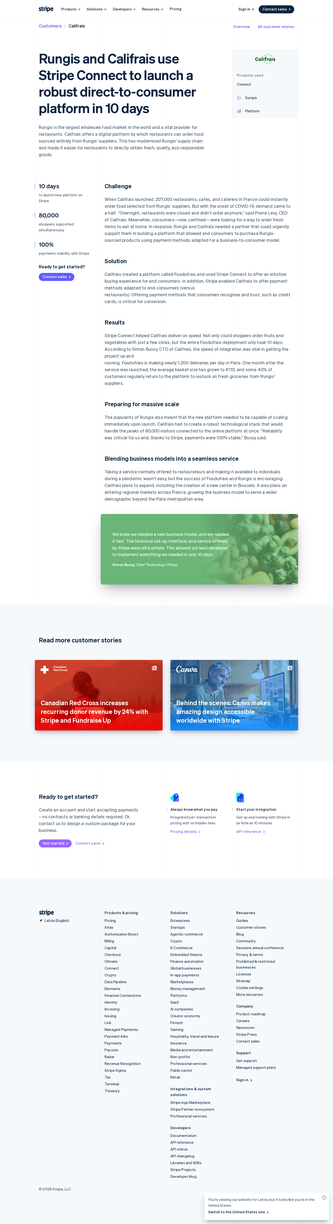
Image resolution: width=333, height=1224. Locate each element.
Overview (241, 26)
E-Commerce (181, 947)
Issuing (110, 1015)
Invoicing (112, 1009)
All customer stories (276, 26)
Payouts (111, 1049)
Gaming (176, 1029)
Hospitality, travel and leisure (194, 1036)
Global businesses (185, 968)
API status (179, 1149)
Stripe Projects (183, 1169)
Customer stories (251, 927)
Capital (110, 947)
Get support (246, 1060)
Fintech (176, 1022)
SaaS (174, 1002)
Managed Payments (121, 1029)
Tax (108, 1077)
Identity (111, 1002)
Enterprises (180, 920)
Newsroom (245, 1027)
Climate (111, 961)
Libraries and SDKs (186, 1162)
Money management (187, 988)
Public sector (181, 1070)
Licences (244, 974)
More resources (249, 994)
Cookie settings (249, 987)
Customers (50, 25)
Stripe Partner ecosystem (192, 1109)
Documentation (183, 1135)
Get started (53, 843)
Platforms (178, 995)
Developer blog (183, 1176)
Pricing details (183, 831)
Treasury (112, 1090)
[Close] (323, 1199)
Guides (242, 920)
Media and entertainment (191, 1049)
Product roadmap (251, 1013)
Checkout (113, 954)
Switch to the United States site (236, 1211)
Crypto (110, 974)
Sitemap (243, 980)
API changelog (182, 1155)
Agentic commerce (186, 934)
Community (246, 940)
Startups (177, 927)
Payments (113, 1043)
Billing (109, 940)
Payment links (116, 1036)
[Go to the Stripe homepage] (44, 913)
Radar (109, 1056)
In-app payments (184, 974)
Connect (112, 968)
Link (108, 1022)
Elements (113, 988)
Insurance (178, 1043)
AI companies (181, 1009)
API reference (248, 831)
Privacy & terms (249, 954)
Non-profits (180, 1056)
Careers (243, 1020)
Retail (175, 1077)
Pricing (175, 9)
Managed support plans (256, 1067)
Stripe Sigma (115, 1070)
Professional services (188, 1063)
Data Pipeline (116, 981)
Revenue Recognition (123, 1063)
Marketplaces (182, 981)
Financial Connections (123, 995)
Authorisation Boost (121, 934)
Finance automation (187, 961)
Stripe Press (246, 1034)
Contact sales (275, 9)
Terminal (112, 1083)
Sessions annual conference (260, 947)
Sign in (244, 9)
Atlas (109, 927)
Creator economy (185, 1015)
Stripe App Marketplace (190, 1102)
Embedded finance (186, 954)
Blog (240, 934)
